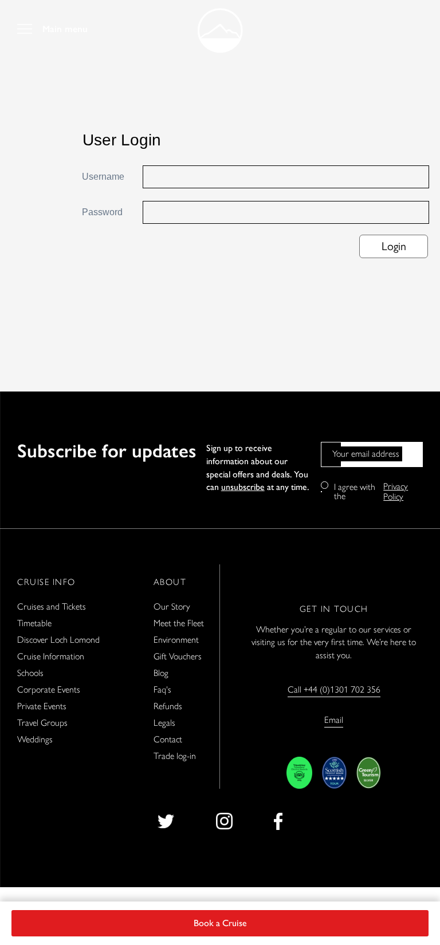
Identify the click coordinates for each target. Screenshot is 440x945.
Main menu (65, 29)
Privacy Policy (395, 491)
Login (394, 246)
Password (102, 212)
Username (103, 176)
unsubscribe (243, 486)
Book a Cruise (220, 923)
